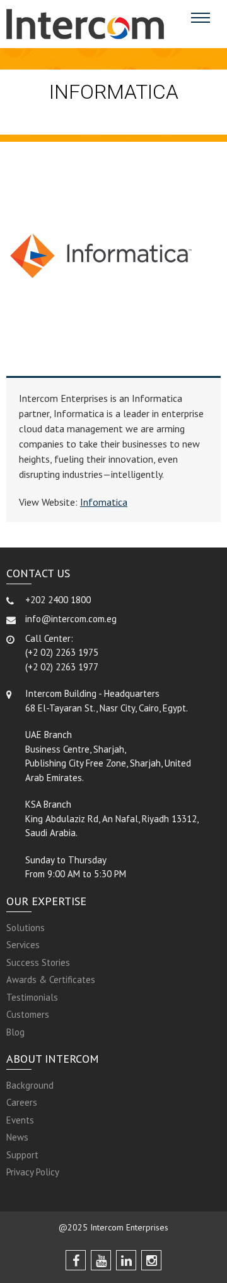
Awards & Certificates (50, 979)
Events (20, 1120)
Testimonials (32, 997)
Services (23, 945)
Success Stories (38, 962)
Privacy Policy (32, 1172)
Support (22, 1155)
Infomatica (103, 502)
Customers (27, 1014)
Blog (15, 1032)
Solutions (25, 928)
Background (30, 1085)
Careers (21, 1102)
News (17, 1137)
